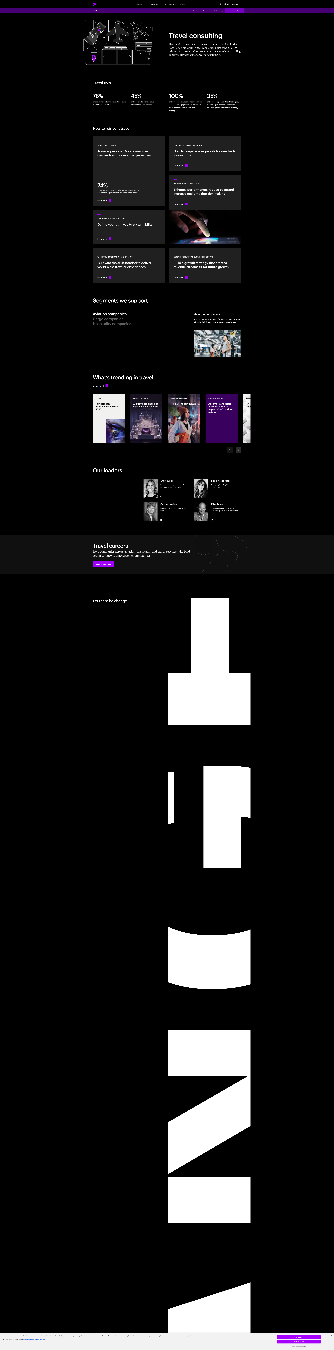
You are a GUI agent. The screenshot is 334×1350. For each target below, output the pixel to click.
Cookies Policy (28, 1339)
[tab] (129, 313)
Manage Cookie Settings (299, 1346)
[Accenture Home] (100, 4)
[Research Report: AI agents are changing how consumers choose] (146, 418)
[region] (167, 1341)
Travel (95, 11)
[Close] (331, 1335)
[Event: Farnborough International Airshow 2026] (109, 418)
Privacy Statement (40, 1339)
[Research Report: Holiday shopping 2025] (184, 418)
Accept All (299, 1337)
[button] (103, 564)
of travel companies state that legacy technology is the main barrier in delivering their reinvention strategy (223, 104)
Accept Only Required (299, 1341)
